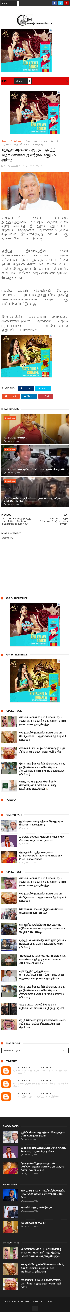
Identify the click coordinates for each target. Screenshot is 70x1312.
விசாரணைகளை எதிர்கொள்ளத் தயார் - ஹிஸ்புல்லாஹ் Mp (34, 469)
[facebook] (54, 3)
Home (4, 81)
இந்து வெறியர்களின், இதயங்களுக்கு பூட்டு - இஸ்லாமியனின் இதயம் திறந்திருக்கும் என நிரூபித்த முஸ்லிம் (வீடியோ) (42, 769)
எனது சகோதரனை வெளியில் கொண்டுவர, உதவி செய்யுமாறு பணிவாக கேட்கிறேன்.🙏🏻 (37, 785)
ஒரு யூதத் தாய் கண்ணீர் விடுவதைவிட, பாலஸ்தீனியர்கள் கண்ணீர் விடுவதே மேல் (43, 1194)
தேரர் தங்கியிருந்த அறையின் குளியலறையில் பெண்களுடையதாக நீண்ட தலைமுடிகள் (40, 856)
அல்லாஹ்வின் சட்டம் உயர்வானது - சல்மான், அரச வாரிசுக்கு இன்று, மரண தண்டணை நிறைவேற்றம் (42, 721)
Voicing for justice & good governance (31, 1067)
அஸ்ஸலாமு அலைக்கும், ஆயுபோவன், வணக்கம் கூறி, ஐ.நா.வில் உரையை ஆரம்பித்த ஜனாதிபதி (42, 959)
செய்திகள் (16, 141)
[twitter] (60, 3)
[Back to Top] (35, 1308)
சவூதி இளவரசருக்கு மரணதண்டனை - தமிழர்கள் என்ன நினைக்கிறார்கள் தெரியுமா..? (42, 1024)
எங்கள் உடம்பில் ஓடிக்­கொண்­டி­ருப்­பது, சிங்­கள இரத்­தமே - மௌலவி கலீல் (42, 750)
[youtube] (66, 3)
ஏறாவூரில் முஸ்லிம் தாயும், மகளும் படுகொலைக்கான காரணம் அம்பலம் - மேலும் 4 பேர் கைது (42, 928)
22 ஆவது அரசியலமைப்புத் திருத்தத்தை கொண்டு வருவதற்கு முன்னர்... (41, 838)
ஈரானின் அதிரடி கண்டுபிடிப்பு (37, 1207)
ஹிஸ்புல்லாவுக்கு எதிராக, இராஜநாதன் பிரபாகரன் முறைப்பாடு (41, 823)
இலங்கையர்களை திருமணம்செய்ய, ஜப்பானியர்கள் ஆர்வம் (41, 911)
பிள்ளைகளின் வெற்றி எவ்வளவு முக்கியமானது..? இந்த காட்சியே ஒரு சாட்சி (32, 499)
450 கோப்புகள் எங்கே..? (15, 437)
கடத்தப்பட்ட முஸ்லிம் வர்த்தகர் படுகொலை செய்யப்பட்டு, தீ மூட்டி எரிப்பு (43, 1006)
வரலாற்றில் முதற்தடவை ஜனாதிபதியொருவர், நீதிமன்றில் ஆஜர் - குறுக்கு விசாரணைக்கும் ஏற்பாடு (42, 975)
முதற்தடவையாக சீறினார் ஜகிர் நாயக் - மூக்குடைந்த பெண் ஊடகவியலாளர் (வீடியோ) (42, 944)
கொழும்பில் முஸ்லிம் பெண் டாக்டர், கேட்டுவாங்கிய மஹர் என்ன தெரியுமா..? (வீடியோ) (42, 736)
